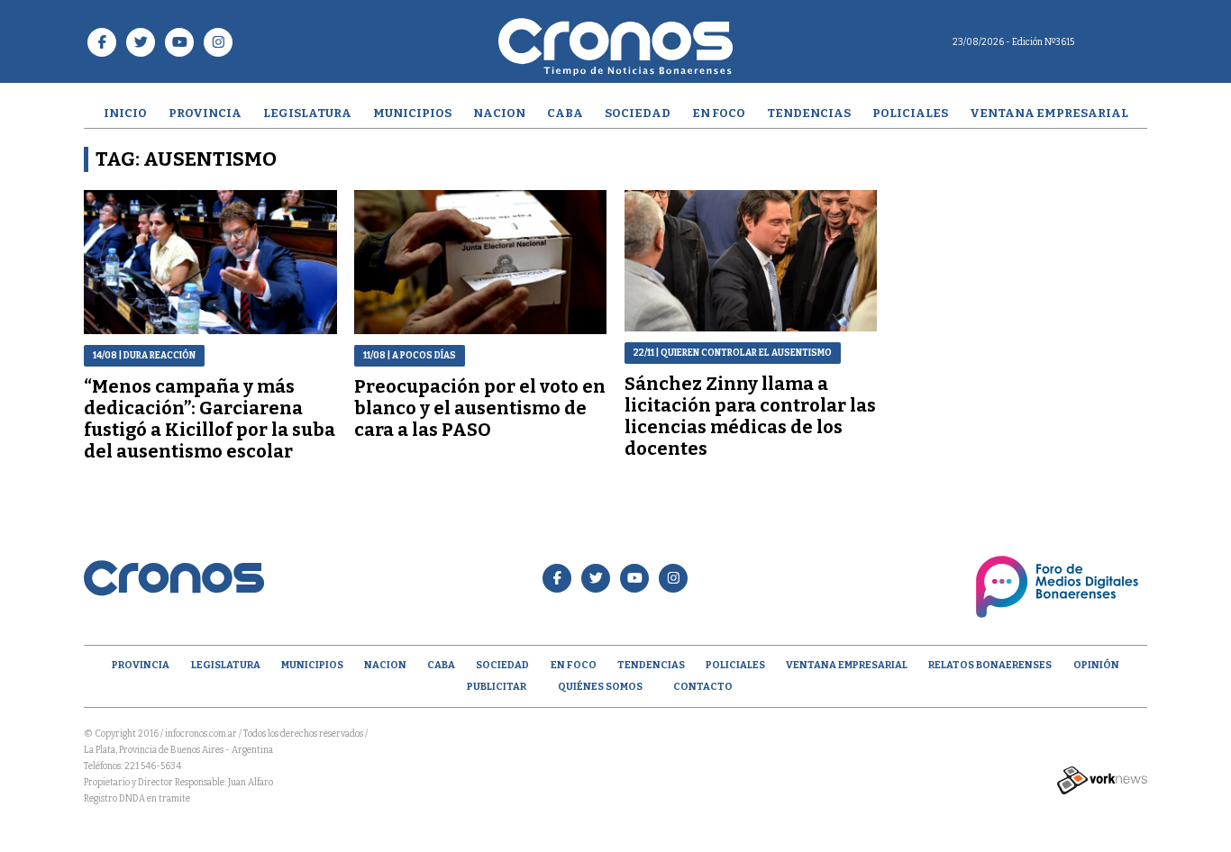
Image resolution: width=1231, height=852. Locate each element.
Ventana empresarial (1049, 113)
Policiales (910, 113)
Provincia (205, 113)
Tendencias (809, 113)
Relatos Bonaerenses (990, 665)
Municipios (412, 113)
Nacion (499, 113)
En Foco (718, 113)
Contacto (703, 687)
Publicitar (496, 687)
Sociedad (637, 113)
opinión (1096, 665)
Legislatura (307, 113)
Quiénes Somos (600, 687)
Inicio (125, 113)
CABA (565, 113)
